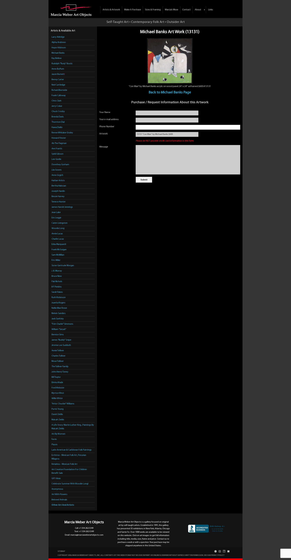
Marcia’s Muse (171, 10)
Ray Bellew (57, 58)
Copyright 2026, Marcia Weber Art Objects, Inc (79, 555)
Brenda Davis (58, 117)
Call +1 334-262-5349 (84, 528)
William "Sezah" (59, 329)
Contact (186, 10)
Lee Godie (56, 159)
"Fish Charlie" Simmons (62, 324)
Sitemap (61, 551)
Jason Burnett (58, 74)
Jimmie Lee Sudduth (61, 345)
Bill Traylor (56, 377)
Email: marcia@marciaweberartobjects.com (84, 535)
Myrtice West (58, 393)
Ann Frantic (57, 149)
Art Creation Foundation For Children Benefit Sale (69, 471)
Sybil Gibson (57, 154)
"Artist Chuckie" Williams (63, 404)
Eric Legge (56, 218)
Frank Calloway (59, 95)
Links (210, 10)
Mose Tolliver (58, 361)
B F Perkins (57, 287)
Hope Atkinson (59, 48)
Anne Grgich (57, 175)
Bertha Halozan (59, 186)
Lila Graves (57, 170)
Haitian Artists (58, 180)
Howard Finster (59, 138)
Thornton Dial (58, 122)
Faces (54, 439)
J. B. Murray (57, 271)
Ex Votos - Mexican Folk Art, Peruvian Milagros (69, 457)
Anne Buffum (58, 69)
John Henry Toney (60, 372)
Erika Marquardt (59, 244)
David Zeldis (57, 414)
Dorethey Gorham (60, 165)
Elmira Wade (57, 382)
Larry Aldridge (58, 37)
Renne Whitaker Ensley (62, 133)
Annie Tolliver (58, 351)
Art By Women (58, 434)
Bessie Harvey (58, 196)
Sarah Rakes (57, 292)
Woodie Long (58, 228)
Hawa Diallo (57, 127)
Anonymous (57, 489)
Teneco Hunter (59, 202)
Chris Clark (56, 101)
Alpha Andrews (59, 42)
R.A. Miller (56, 260)
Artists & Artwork (111, 10)
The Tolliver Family (60, 366)
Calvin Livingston (59, 223)
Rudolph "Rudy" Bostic (62, 64)
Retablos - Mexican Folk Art (64, 464)
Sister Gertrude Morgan (63, 266)
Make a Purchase (132, 10)
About (198, 10)
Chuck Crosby (58, 111)
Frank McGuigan (59, 250)
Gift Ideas (56, 478)
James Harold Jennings (62, 207)
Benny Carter (58, 80)
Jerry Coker (57, 106)
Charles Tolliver (58, 356)
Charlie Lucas (58, 239)
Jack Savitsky (58, 319)
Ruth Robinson (59, 297)
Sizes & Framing (153, 10)
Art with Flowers (59, 494)
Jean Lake (56, 212)
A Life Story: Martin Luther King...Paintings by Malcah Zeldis (73, 427)
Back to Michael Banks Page (170, 92)
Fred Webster (58, 388)
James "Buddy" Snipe (61, 340)
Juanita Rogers (58, 303)
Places (54, 445)
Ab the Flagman (59, 143)
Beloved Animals (59, 500)
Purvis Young (58, 409)
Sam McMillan (58, 255)
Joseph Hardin (58, 191)
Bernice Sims (58, 335)
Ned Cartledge (58, 85)
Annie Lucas (57, 234)
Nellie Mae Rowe (59, 308)
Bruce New (57, 276)
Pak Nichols (57, 281)
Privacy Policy (217, 555)
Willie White (57, 398)
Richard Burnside (59, 90)
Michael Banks (58, 53)
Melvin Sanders (59, 313)
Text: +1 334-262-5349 (84, 531)
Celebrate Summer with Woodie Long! (70, 484)
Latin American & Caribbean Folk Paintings (72, 450)
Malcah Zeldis (58, 420)
